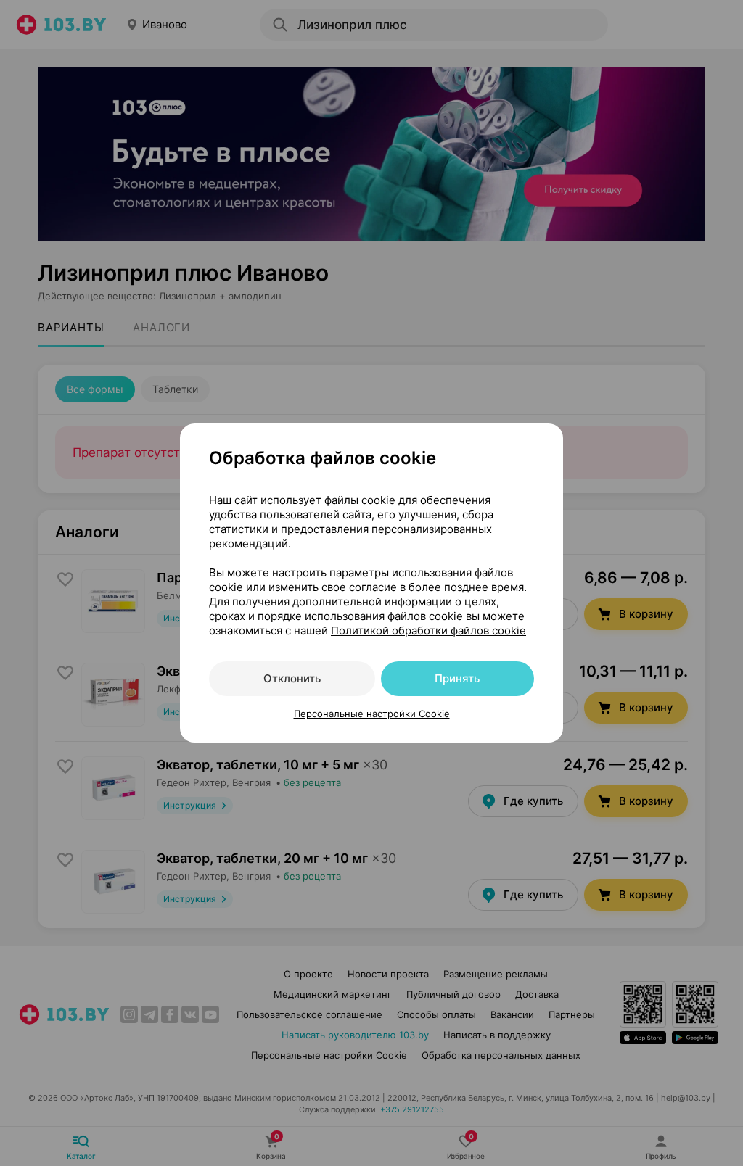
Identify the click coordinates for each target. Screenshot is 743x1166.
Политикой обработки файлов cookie (428, 630)
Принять (457, 678)
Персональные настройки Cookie (372, 713)
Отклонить (292, 678)
